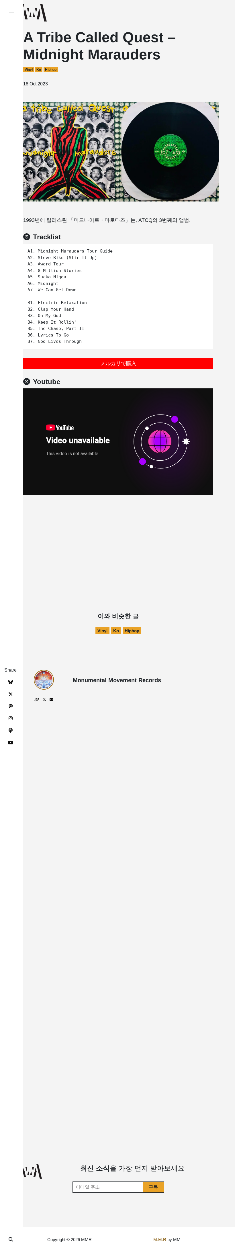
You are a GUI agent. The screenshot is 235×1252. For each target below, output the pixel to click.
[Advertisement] (118, 538)
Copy (204, 249)
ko (38, 70)
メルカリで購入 (118, 363)
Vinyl (29, 70)
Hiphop (50, 70)
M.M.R (159, 1239)
